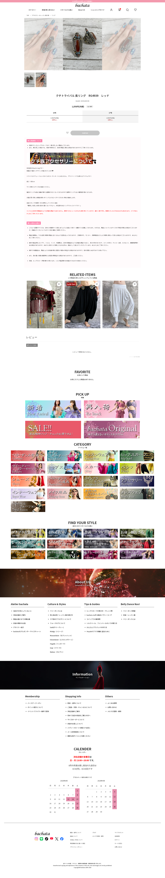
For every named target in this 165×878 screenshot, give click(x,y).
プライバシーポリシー (76, 847)
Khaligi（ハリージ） (57, 631)
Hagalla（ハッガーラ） (58, 644)
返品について (74, 836)
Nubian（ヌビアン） (57, 652)
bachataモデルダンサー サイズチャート (27, 631)
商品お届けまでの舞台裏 (21, 619)
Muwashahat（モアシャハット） (61, 635)
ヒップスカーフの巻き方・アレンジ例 (99, 611)
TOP (28, 15)
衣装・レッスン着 (129, 615)
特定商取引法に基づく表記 (77, 843)
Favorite (67, 133)
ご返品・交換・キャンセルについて (80, 707)
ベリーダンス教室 (129, 611)
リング (53, 15)
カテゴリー (32, 10)
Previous (57, 44)
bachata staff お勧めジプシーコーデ (99, 615)
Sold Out (85, 133)
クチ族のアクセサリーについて (60, 619)
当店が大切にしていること (22, 611)
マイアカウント (119, 832)
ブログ (94, 832)
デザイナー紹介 (18, 627)
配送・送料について (74, 703)
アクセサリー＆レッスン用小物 (40, 15)
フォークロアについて (57, 623)
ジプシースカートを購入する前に (79, 728)
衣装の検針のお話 (19, 623)
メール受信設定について (76, 732)
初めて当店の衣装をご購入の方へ (79, 715)
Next (107, 44)
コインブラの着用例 (93, 619)
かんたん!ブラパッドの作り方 (97, 627)
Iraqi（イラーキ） (56, 648)
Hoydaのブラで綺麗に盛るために (98, 631)
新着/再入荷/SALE (48, 10)
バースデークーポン (34, 703)
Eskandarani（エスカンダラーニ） (62, 639)
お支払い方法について (76, 840)
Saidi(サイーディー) (57, 627)
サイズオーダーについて (76, 719)
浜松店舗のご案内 (19, 615)
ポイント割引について (35, 707)
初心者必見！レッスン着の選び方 (61, 615)
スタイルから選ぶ (66, 10)
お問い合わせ (112, 707)
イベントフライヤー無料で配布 (38, 711)
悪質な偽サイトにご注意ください (79, 736)
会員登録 (117, 836)
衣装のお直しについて (75, 723)
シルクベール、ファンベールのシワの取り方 (102, 623)
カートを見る (118, 843)
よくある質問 (112, 703)
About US (81, 10)
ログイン (117, 840)
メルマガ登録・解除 (114, 711)
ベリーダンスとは (56, 611)
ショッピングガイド (97, 10)
